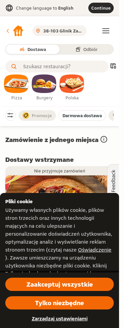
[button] (14, 30)
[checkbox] (16, 87)
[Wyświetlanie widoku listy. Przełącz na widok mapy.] (113, 66)
